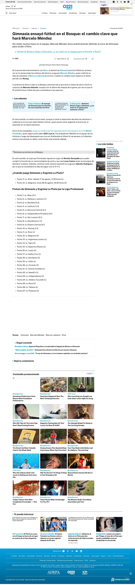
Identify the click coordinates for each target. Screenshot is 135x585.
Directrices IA (78, 560)
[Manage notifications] (130, 573)
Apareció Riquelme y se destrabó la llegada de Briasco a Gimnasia (47, 346)
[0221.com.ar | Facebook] (117, 2)
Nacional (47, 556)
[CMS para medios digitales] (120, 580)
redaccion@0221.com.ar (69, 567)
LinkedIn (81, 551)
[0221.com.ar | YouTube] (125, 2)
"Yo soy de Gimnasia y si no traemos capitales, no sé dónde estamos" (51, 353)
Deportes (34, 28)
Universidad (63, 13)
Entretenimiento (118, 556)
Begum (103, 556)
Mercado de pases (83, 2)
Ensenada (61, 556)
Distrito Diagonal (53, 2)
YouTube (77, 551)
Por (15, 58)
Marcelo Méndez (67, 73)
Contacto (92, 560)
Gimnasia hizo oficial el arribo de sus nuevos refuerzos (46, 350)
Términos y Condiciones (47, 560)
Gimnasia (102, 2)
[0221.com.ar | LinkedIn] (128, 2)
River (45, 70)
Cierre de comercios (40, 2)
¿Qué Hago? (92, 13)
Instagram (63, 551)
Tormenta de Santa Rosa (24, 2)
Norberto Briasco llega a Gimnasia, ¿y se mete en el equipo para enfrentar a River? (59, 51)
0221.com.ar (16, 28)
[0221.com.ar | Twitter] (121, 2)
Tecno (109, 556)
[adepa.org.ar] (53, 573)
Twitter (72, 551)
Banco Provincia (70, 2)
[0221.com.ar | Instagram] (114, 2)
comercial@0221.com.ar (86, 567)
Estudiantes (94, 2)
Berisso (53, 556)
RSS (86, 560)
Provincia (39, 556)
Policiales (53, 13)
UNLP (62, 2)
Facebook (68, 551)
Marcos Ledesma (36, 76)
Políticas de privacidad (65, 560)
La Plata (44, 13)
